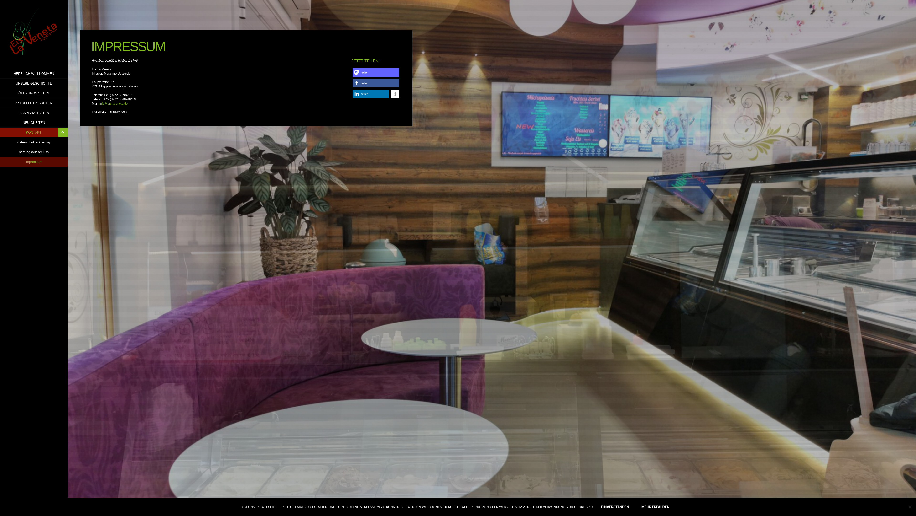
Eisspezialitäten (33, 113)
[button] (376, 72)
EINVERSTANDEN (615, 507)
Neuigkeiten (34, 122)
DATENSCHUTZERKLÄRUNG (33, 142)
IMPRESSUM (34, 162)
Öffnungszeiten (33, 93)
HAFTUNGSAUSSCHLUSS (34, 152)
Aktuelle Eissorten (33, 103)
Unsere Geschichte (34, 83)
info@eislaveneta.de (113, 103)
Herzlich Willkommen (34, 73)
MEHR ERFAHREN (655, 507)
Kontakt (34, 132)
